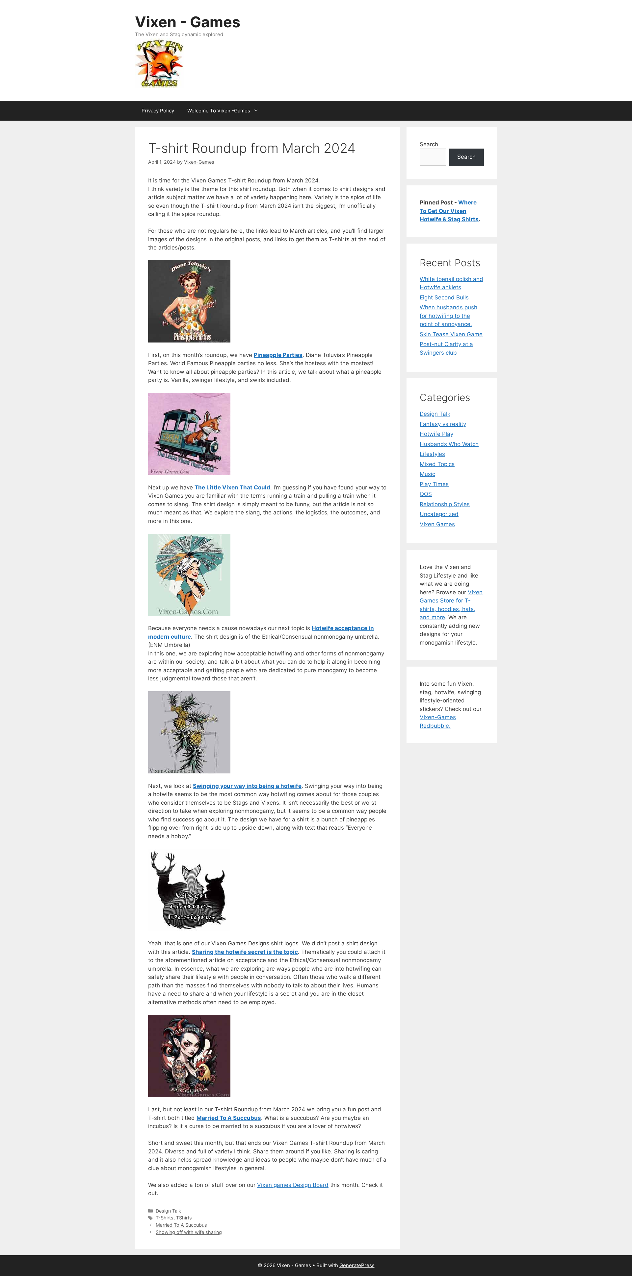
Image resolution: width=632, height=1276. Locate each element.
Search (429, 144)
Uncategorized (439, 514)
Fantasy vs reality (443, 424)
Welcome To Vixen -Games (218, 110)
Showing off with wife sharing (189, 1232)
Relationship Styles (445, 504)
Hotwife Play (436, 434)
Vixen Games (437, 524)
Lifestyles (432, 454)
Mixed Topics (437, 464)
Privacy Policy (158, 110)
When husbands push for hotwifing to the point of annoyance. (448, 315)
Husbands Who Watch (449, 444)
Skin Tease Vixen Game (451, 334)
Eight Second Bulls (444, 297)
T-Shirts (164, 1217)
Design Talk (168, 1211)
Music (427, 474)
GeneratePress (357, 1265)
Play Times (434, 484)
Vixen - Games (187, 22)
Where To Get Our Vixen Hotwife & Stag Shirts (449, 211)
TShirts (184, 1217)
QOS (426, 494)
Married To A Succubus (181, 1225)
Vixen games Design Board (293, 1185)
